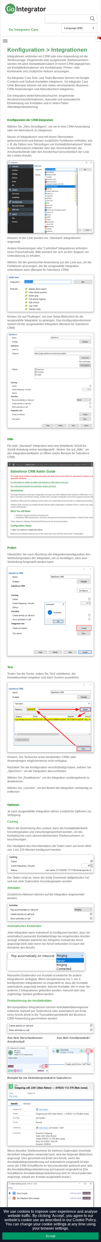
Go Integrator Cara (23, 29)
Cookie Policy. (85, 1220)
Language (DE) (79, 28)
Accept (50, 1236)
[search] (71, 19)
